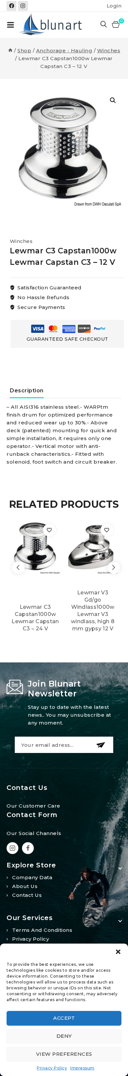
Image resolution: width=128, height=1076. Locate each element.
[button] (118, 951)
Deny (64, 1036)
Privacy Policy (52, 1068)
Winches (21, 241)
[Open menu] (10, 25)
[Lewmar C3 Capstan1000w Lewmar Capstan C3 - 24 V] (35, 547)
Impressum (82, 1068)
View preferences (64, 1054)
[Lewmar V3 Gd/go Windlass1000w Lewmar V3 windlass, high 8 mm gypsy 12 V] (92, 547)
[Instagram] (23, 6)
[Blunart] (51, 25)
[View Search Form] (104, 25)
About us (24, 886)
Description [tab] (27, 390)
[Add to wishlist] (49, 530)
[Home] (10, 50)
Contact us (27, 895)
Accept (64, 1018)
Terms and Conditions (42, 930)
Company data (32, 877)
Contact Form (32, 815)
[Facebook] (11, 6)
